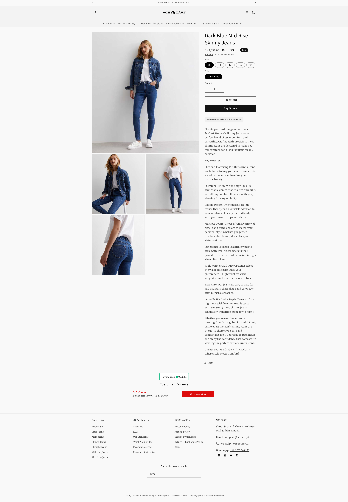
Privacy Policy (182, 426)
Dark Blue (213, 76)
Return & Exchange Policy (189, 442)
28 (209, 65)
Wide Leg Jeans (100, 452)
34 (240, 65)
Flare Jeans (98, 431)
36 (250, 65)
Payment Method (142, 447)
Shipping (209, 54)
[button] (95, 12)
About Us (138, 426)
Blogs (178, 447)
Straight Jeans (99, 447)
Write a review (198, 394)
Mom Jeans (98, 437)
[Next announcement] (256, 3)
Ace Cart (135, 496)
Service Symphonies (186, 437)
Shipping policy (196, 496)
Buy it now (230, 108)
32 (230, 65)
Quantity (209, 83)
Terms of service (179, 496)
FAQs (136, 431)
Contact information (215, 496)
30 (219, 65)
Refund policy (148, 496)
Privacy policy (163, 496)
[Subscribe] (197, 474)
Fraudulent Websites (144, 452)
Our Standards (141, 437)
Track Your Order (142, 442)
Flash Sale (97, 426)
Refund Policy (182, 431)
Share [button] (210, 362)
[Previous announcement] (93, 3)
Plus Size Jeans (100, 457)
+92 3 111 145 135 (239, 450)
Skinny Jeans (99, 442)
